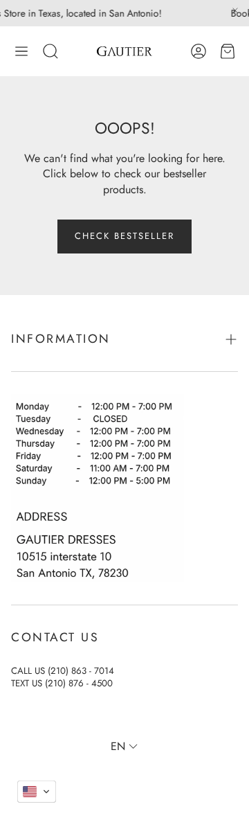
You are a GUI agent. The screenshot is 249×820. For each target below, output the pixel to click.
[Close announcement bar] (235, 10)
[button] (21, 51)
